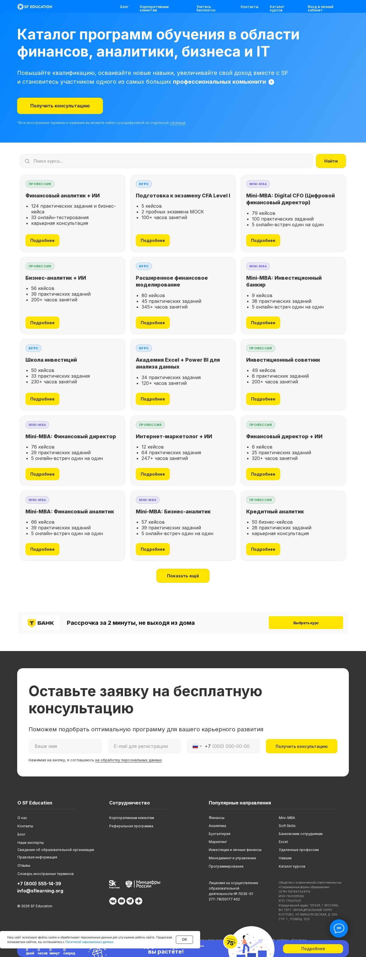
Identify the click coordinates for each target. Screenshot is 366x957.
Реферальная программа (131, 826)
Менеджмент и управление (232, 858)
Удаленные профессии (299, 850)
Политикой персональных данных (89, 942)
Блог (124, 7)
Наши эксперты (30, 842)
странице (178, 123)
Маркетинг (218, 842)
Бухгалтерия (219, 834)
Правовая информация (37, 857)
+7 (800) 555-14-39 (39, 883)
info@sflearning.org (40, 891)
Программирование (226, 866)
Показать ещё (183, 575)
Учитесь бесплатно (206, 8)
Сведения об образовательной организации (55, 850)
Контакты (249, 7)
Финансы (216, 818)
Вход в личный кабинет (320, 8)
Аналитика (217, 826)
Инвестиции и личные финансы (235, 850)
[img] (34, 7)
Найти (331, 161)
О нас (22, 818)
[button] (60, 106)
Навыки (285, 858)
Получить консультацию (302, 746)
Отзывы (23, 865)
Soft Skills (287, 826)
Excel (283, 842)
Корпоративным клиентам (154, 8)
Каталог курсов (277, 8)
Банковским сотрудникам (301, 834)
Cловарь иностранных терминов (45, 874)
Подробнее (42, 240)
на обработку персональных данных (128, 760)
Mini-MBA (287, 818)
